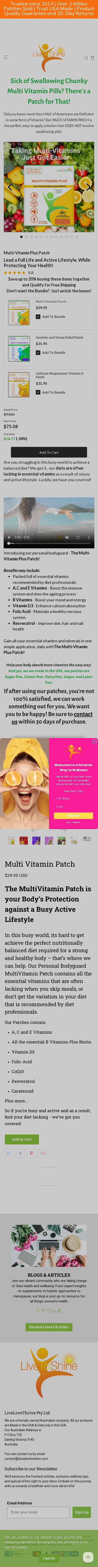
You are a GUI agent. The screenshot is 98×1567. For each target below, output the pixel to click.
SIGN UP (73, 815)
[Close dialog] (94, 742)
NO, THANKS (74, 822)
